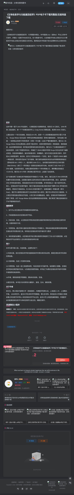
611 (21, 382)
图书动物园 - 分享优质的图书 (23, 485)
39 (29, 382)
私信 (65, 22)
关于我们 (35, 482)
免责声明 (21, 482)
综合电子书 (13, 9)
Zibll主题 (35, 485)
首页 (6, 9)
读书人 (13, 21)
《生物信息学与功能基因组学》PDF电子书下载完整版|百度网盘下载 (36, 16)
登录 (32, 441)
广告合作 (28, 482)
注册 (43, 441)
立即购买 (62, 360)
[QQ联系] (70, 478)
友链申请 (13, 482)
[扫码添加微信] (70, 483)
